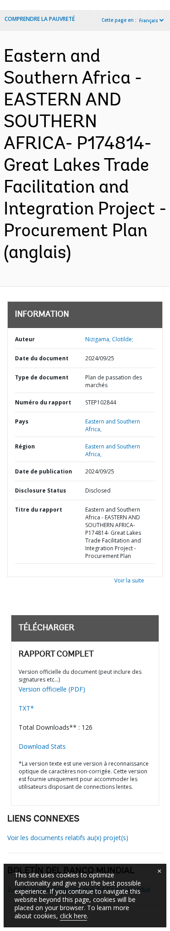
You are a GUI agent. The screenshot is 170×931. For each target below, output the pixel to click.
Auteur (25, 339)
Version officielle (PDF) (52, 689)
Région (25, 446)
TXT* (26, 708)
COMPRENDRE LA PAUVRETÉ (40, 19)
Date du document (41, 358)
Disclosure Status (40, 490)
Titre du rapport (38, 509)
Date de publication (43, 471)
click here (73, 915)
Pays (22, 421)
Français (148, 20)
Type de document (41, 377)
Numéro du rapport (43, 402)
